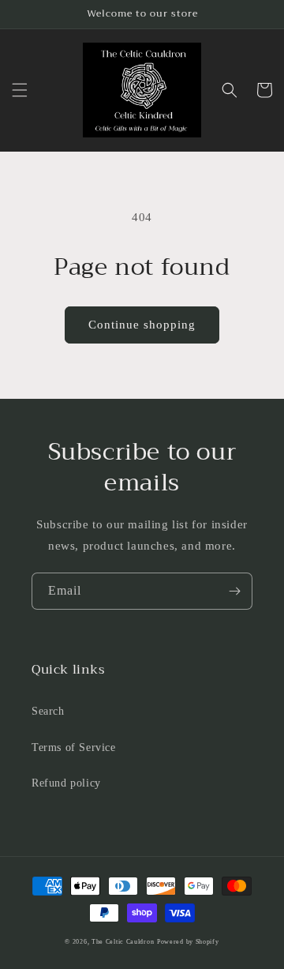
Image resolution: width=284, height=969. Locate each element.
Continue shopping (142, 324)
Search (48, 711)
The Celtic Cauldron (123, 941)
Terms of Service (74, 747)
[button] (19, 90)
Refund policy (66, 783)
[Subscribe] (234, 591)
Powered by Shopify (188, 941)
